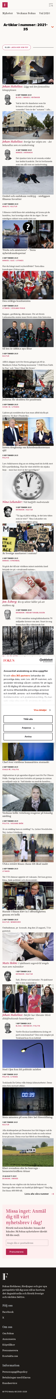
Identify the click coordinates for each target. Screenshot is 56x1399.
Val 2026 (44, 13)
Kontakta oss (10, 1356)
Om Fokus (8, 1333)
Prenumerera (10, 1350)
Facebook (8, 1311)
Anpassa (26, 727)
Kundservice (9, 1383)
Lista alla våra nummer (37, 1194)
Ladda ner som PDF (16, 47)
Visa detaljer (40, 710)
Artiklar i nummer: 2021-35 (25, 27)
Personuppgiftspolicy (14, 1371)
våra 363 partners (20, 675)
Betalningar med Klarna (16, 1377)
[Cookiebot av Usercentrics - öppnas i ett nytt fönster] (40, 660)
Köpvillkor (8, 1344)
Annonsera (9, 1339)
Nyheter (7, 13)
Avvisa (28, 736)
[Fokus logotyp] (4, 1276)
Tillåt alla (28, 719)
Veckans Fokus (26, 13)
